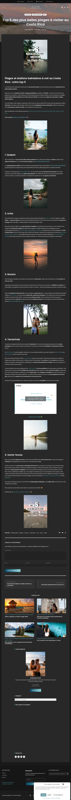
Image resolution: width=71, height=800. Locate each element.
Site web (48, 563)
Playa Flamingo (9, 354)
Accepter (43, 795)
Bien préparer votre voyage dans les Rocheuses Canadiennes (18, 643)
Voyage (45, 532)
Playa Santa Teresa (47, 475)
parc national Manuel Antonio (42, 161)
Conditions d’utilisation (7, 784)
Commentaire (8, 550)
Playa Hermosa (56, 475)
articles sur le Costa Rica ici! (20, 117)
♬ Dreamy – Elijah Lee (36, 404)
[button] (63, 784)
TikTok (31, 1)
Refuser (49, 795)
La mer (37, 532)
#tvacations (47, 400)
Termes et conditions (46, 798)
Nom (6, 563)
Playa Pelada (12, 301)
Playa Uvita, (22, 230)
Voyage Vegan (30, 614)
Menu (67, 7)
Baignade (21, 532)
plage (41, 532)
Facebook (50, 1)
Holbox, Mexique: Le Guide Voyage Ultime (16, 616)
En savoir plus (35, 690)
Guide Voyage (32, 532)
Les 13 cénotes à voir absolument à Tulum (49, 640)
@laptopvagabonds (36, 393)
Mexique (20, 614)
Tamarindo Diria (28, 358)
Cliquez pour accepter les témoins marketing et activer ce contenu (35, 398)
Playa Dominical (38, 230)
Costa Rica (27, 14)
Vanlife (6, 640)
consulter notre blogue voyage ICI (21, 492)
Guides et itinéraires (37, 14)
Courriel (28, 563)
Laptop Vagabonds (29, 29)
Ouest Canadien (29, 638)
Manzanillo (7, 478)
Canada (6, 638)
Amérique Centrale (14, 532)
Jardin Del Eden (32, 368)
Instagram (21, 1)
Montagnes (22, 638)
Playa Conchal (58, 352)
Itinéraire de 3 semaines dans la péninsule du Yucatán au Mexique (49, 617)
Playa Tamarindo (10, 352)
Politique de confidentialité (55, 798)
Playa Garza (20, 301)
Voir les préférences (58, 795)
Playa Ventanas (29, 230)
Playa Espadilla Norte (25, 172)
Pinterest (40, 1)
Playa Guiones (13, 295)
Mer (45, 14)
